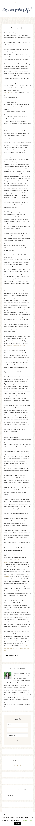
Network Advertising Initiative (16, 345)
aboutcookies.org (9, 92)
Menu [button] (19, 2)
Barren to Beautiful (17, 9)
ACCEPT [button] (17, 823)
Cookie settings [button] (27, 820)
